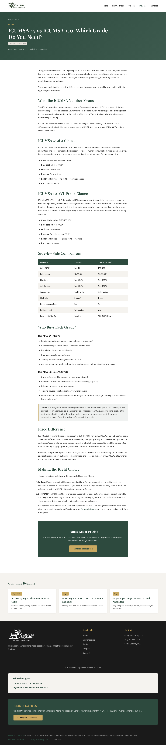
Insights (142, 6)
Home (105, 6)
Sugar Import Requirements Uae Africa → (31, 687)
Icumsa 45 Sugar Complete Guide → (28, 683)
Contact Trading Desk (83, 549)
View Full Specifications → (18, 740)
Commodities (118, 6)
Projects (131, 6)
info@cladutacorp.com (39, 740)
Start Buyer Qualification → (28, 718)
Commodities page (89, 509)
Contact (154, 6)
